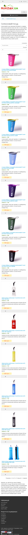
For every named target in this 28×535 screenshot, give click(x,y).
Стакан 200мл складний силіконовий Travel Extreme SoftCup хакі (13, 233)
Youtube (3, 523)
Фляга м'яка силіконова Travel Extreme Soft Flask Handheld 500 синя (13, 462)
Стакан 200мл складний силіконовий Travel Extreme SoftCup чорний (13, 265)
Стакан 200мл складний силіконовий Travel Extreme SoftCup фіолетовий (13, 200)
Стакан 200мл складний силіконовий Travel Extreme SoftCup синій (13, 167)
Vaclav (21, 528)
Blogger (3, 520)
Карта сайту (4, 508)
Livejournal (3, 521)
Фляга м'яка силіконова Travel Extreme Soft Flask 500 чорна (13, 429)
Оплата (3, 505)
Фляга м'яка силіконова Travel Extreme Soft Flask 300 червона (13, 331)
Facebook (3, 514)
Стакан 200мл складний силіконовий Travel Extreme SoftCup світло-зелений (13, 102)
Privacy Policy (4, 507)
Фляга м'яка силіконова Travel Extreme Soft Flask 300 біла (13, 298)
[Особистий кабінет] (22, 1)
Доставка (3, 504)
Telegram (3, 518)
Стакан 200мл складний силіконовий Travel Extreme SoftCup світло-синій (13, 135)
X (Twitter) (3, 517)
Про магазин (4, 502)
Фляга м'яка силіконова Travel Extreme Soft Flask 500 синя (13, 396)
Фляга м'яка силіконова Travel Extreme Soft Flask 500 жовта (13, 364)
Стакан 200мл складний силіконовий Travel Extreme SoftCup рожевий (13, 69)
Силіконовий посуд (11, 18)
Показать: (25, 47)
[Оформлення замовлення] (25, 1)
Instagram (3, 515)
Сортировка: (24, 43)
